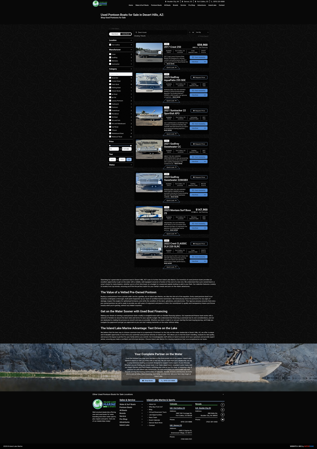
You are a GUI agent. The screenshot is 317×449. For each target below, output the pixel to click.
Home (131, 5)
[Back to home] (99, 3)
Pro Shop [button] (191, 5)
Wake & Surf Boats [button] (142, 5)
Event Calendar (154, 420)
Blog (150, 409)
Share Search (204, 36)
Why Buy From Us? (156, 407)
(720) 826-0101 (186, 439)
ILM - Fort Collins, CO (177, 408)
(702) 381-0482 (212, 422)
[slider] (109, 145)
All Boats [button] (167, 5)
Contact (152, 425)
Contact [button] (222, 5)
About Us (152, 404)
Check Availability (199, 57)
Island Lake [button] (212, 5)
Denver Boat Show (155, 423)
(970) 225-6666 (186, 422)
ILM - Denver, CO (176, 425)
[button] (172, 1)
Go (129, 159)
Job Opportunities (155, 415)
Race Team (153, 417)
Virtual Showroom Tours (158, 412)
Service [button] (183, 5)
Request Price (200, 77)
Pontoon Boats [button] (156, 5)
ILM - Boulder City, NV (203, 408)
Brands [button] (175, 5)
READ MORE (170, 64)
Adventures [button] (201, 5)
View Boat (195, 62)
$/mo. (200, 47)
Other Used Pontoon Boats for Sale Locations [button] (112, 394)
